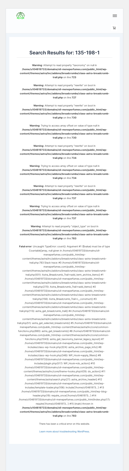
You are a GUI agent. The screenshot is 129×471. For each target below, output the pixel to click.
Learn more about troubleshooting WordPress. (64, 431)
